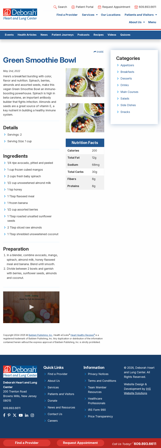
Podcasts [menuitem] (83, 34)
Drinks (124, 85)
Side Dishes (128, 105)
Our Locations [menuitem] (110, 14)
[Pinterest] (9, 415)
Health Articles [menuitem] (27, 34)
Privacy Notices (98, 374)
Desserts (126, 78)
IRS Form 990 (97, 409)
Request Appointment (80, 443)
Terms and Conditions (102, 380)
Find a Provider (57, 374)
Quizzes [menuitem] (125, 34)
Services (53, 387)
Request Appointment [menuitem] (115, 7)
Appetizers (127, 65)
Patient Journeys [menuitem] (63, 34)
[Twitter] (15, 415)
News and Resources (61, 407)
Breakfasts (127, 71)
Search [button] (62, 7)
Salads (124, 98)
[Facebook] (4, 415)
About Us (54, 380)
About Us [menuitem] (135, 22)
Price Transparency (100, 416)
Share (100, 51)
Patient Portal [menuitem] (84, 7)
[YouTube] (21, 415)
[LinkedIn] (27, 415)
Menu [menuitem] (152, 22)
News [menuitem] (44, 34)
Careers (53, 420)
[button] (31, 307)
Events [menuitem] (9, 34)
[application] (31, 307)
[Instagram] (33, 415)
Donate (52, 400)
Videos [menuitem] (112, 34)
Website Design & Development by (137, 389)
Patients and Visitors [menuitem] (139, 14)
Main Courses (129, 92)
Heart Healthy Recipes (83, 335)
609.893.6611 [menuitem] (147, 7)
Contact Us (55, 414)
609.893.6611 (11, 408)
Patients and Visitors (61, 394)
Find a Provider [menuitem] (67, 14)
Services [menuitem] (88, 14)
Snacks (125, 112)
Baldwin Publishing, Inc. (41, 335)
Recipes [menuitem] (99, 34)
